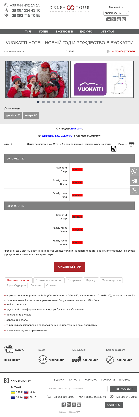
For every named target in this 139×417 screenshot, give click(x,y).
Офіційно (113, 404)
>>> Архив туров (14, 51)
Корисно (91, 379)
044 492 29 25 (25, 5)
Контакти (108, 379)
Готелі (44, 31)
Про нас (124, 379)
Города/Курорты (16, 285)
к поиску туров (123, 51)
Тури (28, 31)
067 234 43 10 (25, 10)
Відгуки (59, 379)
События (36, 285)
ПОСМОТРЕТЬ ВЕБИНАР (57, 135)
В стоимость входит (19, 280)
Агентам (107, 31)
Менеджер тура (111, 280)
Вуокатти (76, 128)
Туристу (74, 379)
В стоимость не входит (49, 280)
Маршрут (91, 280)
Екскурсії (87, 31)
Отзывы (51, 285)
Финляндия (56, 359)
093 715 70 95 (25, 15)
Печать (122, 144)
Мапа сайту (116, 7)
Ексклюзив (64, 31)
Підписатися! (124, 388)
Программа (74, 280)
